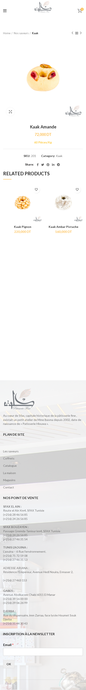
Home (6, 33)
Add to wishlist (36, 189)
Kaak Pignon (22, 226)
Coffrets (8, 458)
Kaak (35, 33)
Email (8, 645)
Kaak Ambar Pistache (63, 226)
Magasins (9, 480)
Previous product (72, 33)
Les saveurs (11, 451)
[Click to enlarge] (10, 112)
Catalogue (10, 465)
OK (8, 664)
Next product (81, 33)
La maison (9, 473)
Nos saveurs (21, 33)
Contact (8, 487)
